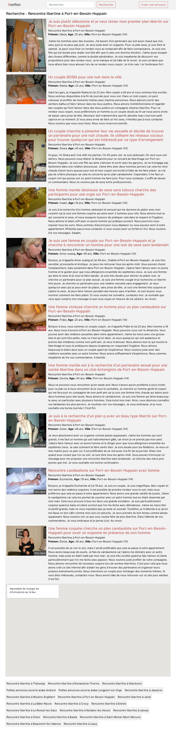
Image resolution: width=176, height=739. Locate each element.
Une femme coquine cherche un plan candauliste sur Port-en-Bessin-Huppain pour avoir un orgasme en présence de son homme (107, 530)
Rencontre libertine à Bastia (60, 717)
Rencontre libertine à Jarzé (134, 697)
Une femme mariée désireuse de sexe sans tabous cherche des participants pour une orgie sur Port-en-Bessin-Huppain (102, 192)
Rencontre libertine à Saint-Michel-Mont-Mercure (110, 717)
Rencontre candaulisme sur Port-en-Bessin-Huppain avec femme (104, 470)
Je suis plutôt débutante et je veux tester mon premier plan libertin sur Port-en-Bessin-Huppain (108, 23)
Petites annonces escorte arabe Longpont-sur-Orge (90, 690)
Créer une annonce (153, 4)
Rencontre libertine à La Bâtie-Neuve (29, 703)
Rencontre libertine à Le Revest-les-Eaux (32, 710)
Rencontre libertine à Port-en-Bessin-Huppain (86, 697)
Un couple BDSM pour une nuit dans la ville (85, 77)
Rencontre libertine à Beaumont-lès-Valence (34, 723)
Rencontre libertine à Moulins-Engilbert (31, 697)
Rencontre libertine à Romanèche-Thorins (73, 683)
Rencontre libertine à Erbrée (108, 703)
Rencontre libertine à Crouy (72, 703)
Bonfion (14, 5)
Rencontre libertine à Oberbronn (122, 683)
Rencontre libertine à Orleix (23, 717)
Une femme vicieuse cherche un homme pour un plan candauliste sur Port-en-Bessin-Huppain (107, 309)
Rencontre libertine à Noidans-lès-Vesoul (85, 710)
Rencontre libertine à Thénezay (26, 683)
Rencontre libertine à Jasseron (143, 690)
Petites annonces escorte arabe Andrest (31, 690)
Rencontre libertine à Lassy (80, 723)
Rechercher (106, 4)
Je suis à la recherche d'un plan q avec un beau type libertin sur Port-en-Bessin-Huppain (107, 418)
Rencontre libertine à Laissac (131, 710)
